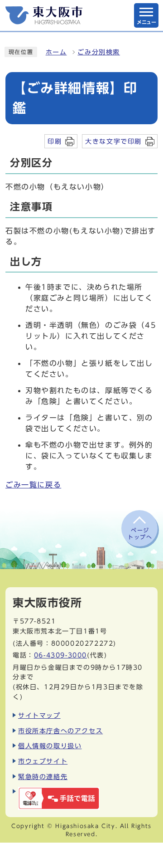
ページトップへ (140, 533)
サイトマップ (39, 715)
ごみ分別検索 (98, 52)
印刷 (55, 141)
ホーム (56, 52)
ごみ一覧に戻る (33, 484)
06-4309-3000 (60, 655)
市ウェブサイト (42, 761)
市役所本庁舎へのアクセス (60, 730)
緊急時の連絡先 (42, 776)
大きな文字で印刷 (113, 141)
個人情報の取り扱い (50, 745)
